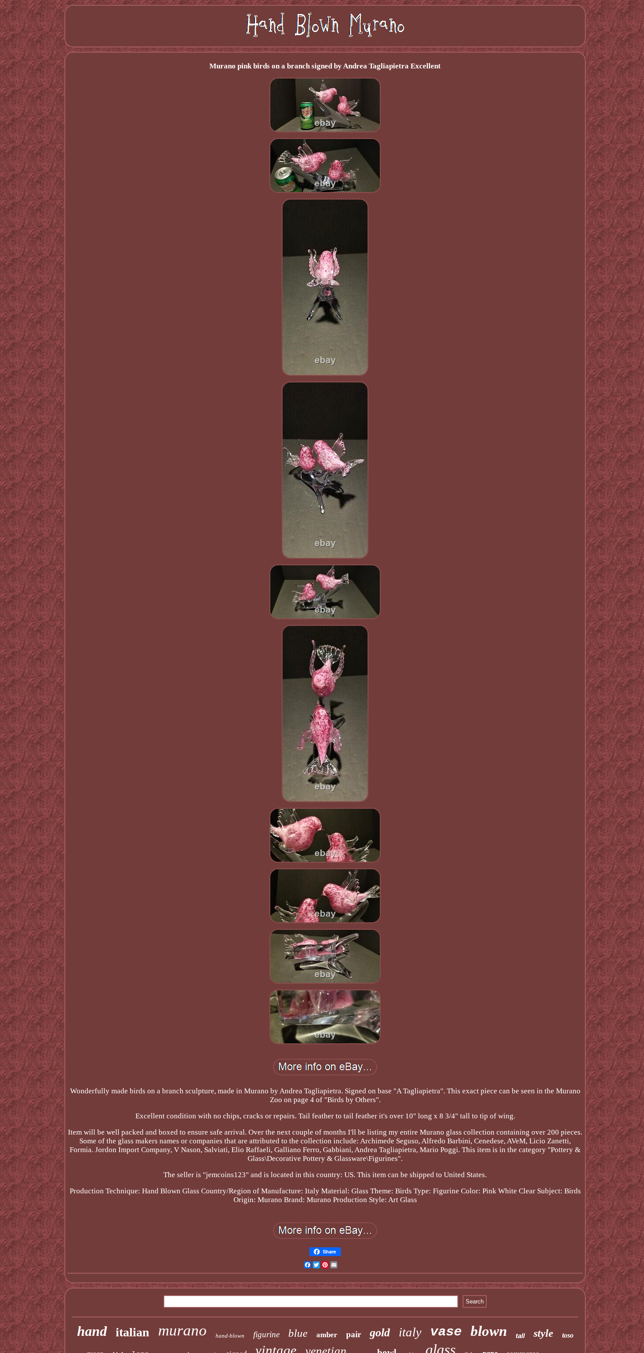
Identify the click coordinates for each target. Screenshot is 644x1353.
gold (380, 1332)
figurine (266, 1334)
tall (520, 1335)
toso (567, 1335)
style (543, 1333)
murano (182, 1330)
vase (446, 1331)
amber (326, 1335)
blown (489, 1331)
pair (353, 1334)
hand (92, 1331)
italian (132, 1332)
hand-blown (230, 1335)
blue (298, 1333)
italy (410, 1332)
